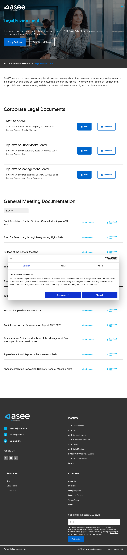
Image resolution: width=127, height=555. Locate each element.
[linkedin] (16, 458)
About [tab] (100, 266)
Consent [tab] (26, 266)
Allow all (99, 295)
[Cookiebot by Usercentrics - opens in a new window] (106, 259)
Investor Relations (22, 63)
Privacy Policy (114, 533)
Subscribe (76, 539)
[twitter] (6, 458)
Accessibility (21, 549)
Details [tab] (64, 266)
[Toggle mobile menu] (122, 7)
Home (7, 63)
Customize (61, 295)
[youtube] (11, 458)
